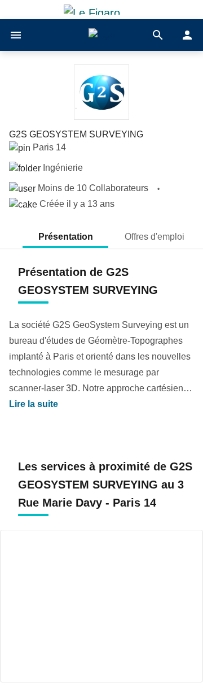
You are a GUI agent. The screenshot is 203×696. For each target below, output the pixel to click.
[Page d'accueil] (102, 35)
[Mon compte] (187, 35)
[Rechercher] (157, 35)
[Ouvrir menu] (15, 35)
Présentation (65, 236)
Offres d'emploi (156, 236)
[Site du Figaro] (101, 10)
